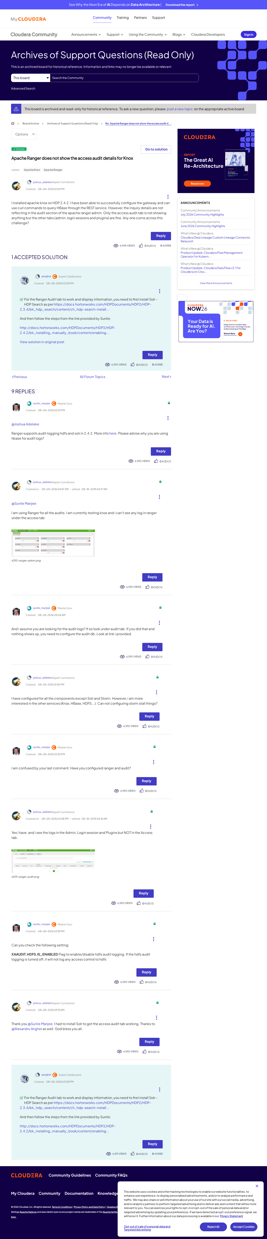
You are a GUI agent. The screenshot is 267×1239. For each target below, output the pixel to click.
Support (158, 17)
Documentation (79, 1193)
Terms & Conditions (62, 1207)
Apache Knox (32, 169)
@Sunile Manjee (23, 503)
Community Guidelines (70, 1175)
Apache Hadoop (28, 1212)
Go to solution (156, 149)
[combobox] (124, 78)
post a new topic (180, 109)
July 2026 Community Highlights (202, 214)
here (112, 433)
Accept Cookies (244, 1226)
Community (102, 17)
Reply (161, 235)
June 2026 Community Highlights (203, 226)
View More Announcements (216, 283)
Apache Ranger (53, 169)
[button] (166, 195)
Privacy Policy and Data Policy (89, 1207)
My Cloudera (22, 1193)
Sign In (248, 34)
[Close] (257, 1186)
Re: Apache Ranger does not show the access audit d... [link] (138, 123)
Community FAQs (111, 1175)
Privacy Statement (231, 1216)
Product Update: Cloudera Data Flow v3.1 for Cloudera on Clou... (211, 269)
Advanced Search (23, 88)
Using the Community (146, 34)
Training (123, 17)
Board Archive (31, 123)
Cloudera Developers (208, 34)
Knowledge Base (113, 1193)
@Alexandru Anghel (26, 1029)
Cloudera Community (33, 34)
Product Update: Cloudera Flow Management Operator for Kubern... (212, 254)
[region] (191, 1209)
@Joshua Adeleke (25, 424)
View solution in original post (42, 342)
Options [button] (21, 134)
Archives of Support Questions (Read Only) (72, 123)
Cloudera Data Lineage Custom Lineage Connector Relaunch (215, 239)
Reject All (213, 1226)
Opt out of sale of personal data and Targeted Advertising (147, 1228)
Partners (140, 17)
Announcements (84, 34)
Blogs (177, 34)
